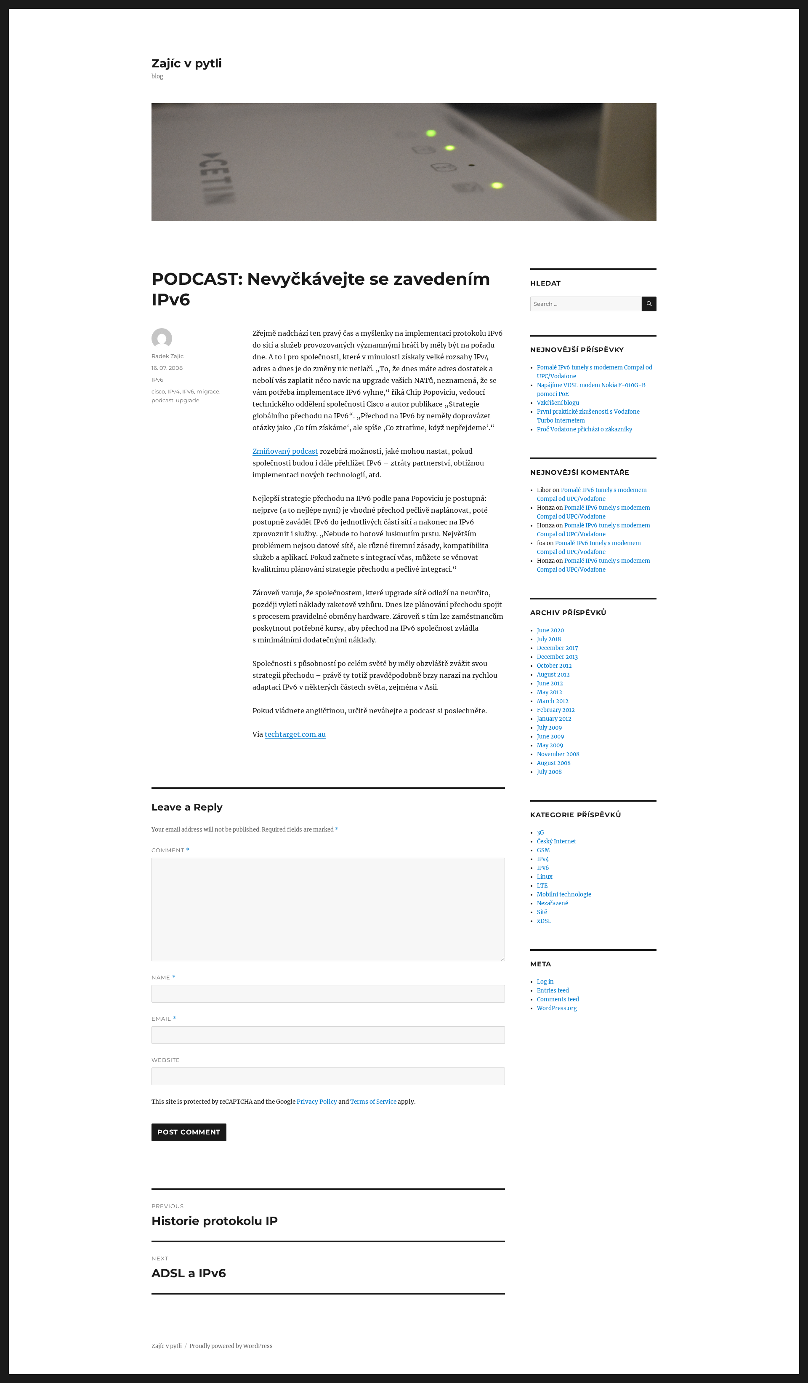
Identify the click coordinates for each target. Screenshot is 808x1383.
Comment (171, 850)
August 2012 (553, 674)
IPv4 (173, 391)
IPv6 (157, 379)
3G (540, 832)
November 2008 (558, 754)
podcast (162, 400)
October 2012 (554, 665)
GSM (543, 850)
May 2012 (549, 692)
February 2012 (556, 710)
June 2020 (550, 630)
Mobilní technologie (564, 894)
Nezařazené (552, 903)
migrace (208, 391)
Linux (545, 876)
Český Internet (556, 841)
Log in (545, 981)
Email (164, 1018)
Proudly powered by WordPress (231, 1346)
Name (164, 977)
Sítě (542, 912)
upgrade (187, 400)
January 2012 (554, 718)
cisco (158, 391)
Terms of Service (373, 1101)
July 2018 (549, 639)
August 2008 (554, 763)
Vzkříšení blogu (558, 403)
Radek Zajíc (167, 356)
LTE (542, 885)
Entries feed (553, 990)
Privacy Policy (317, 1101)
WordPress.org (557, 1008)
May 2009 (550, 745)
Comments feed (558, 999)
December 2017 (557, 648)
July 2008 (549, 772)
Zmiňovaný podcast (285, 451)
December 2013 (557, 657)
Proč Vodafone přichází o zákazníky (584, 429)
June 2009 (550, 736)
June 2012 (550, 683)
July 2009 (549, 727)
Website (166, 1060)
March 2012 (553, 701)
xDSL (544, 921)
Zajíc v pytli (187, 63)
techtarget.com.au (295, 734)
